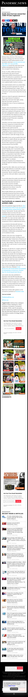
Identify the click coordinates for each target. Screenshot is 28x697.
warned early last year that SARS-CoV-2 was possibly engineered (13, 63)
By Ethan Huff (14, 575)
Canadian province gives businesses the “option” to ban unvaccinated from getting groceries (16, 643)
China (19, 304)
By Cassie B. (14, 639)
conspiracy (5, 306)
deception (19, 308)
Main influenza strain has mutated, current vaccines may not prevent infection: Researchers (15, 601)
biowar (9, 304)
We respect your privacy (19, 675)
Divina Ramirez (12, 18)
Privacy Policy (11, 685)
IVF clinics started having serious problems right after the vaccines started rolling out (15, 517)
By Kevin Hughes (15, 652)
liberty (15, 311)
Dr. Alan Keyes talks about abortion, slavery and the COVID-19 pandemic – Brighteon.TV (15, 650)
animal (4, 216)
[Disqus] (14, 417)
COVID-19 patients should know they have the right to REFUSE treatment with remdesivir (16, 629)
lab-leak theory (9, 311)
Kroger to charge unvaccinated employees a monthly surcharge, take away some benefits (16, 636)
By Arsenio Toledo (15, 625)
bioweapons (14, 304)
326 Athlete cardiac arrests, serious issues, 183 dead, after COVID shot (15, 656)
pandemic (22, 311)
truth (3, 313)
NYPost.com (5, 300)
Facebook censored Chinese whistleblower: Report (13, 523)
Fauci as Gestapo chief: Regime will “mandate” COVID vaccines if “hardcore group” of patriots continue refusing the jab (16, 539)
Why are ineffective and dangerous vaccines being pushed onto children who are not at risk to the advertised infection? (15, 555)
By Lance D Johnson (15, 559)
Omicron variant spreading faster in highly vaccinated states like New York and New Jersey (16, 623)
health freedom (17, 309)
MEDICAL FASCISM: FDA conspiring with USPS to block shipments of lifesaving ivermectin (16, 608)
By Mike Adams (15, 535)
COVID (9, 308)
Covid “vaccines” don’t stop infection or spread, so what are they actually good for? (16, 573)
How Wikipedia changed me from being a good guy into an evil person (16, 588)
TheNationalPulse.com (8, 297)
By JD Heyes (14, 543)
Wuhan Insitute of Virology (12, 313)
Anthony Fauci (14, 303)
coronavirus (11, 306)
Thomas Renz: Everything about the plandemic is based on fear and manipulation (15, 594)
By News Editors (15, 520)
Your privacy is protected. (8, 332)
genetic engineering (7, 309)
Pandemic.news (20, 291)
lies (18, 311)
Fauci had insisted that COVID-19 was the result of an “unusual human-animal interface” (13, 207)
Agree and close (14, 688)
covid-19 (14, 308)
